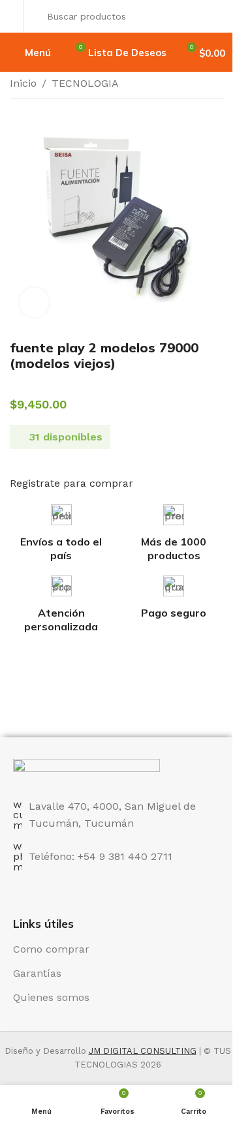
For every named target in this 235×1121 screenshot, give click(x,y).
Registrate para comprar (71, 483)
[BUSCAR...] (211, 16)
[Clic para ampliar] (34, 302)
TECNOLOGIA (85, 83)
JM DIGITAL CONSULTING (142, 1051)
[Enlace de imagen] (86, 771)
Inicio (23, 83)
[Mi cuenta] (13, 16)
